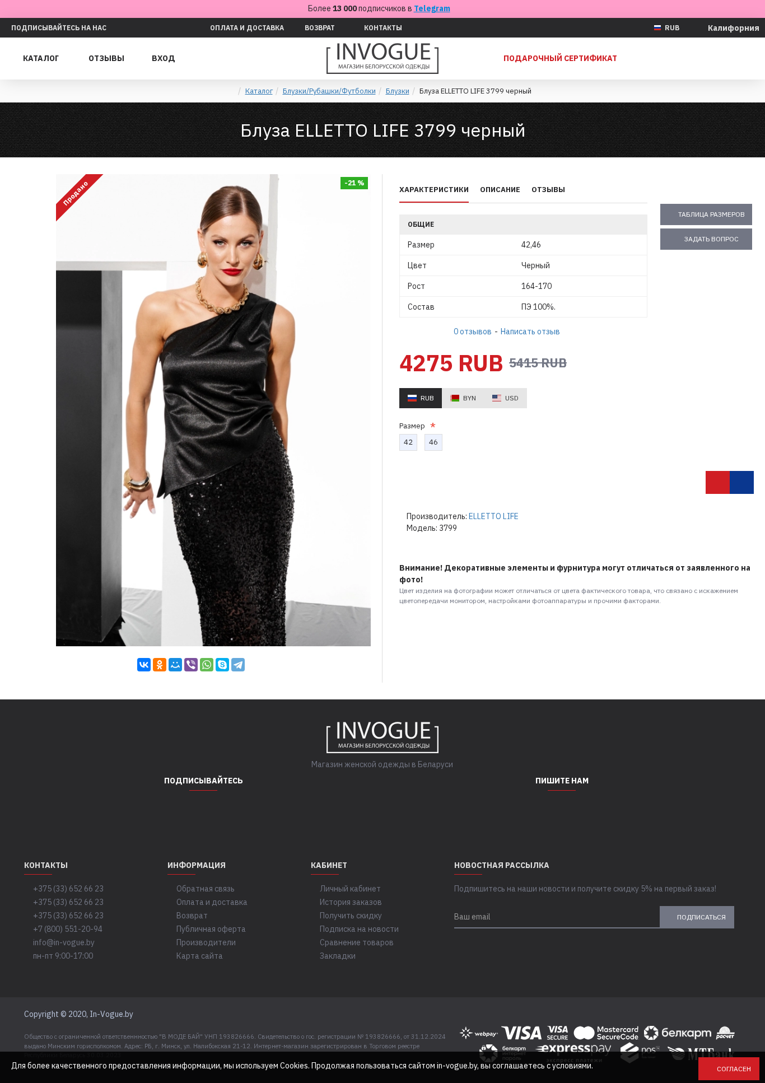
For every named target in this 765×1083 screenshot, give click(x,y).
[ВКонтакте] (144, 664)
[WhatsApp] (206, 664)
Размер (413, 426)
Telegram (432, 8)
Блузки (397, 91)
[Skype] (222, 664)
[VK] (231, 813)
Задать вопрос (711, 239)
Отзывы (548, 189)
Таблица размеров (711, 214)
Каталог (259, 91)
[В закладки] (718, 482)
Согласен (734, 1069)
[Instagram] (175, 813)
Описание (500, 189)
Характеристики (434, 189)
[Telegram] (238, 664)
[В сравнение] (742, 482)
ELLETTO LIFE (494, 516)
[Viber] (191, 664)
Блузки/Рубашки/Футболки (329, 91)
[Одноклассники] (159, 664)
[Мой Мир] (175, 664)
